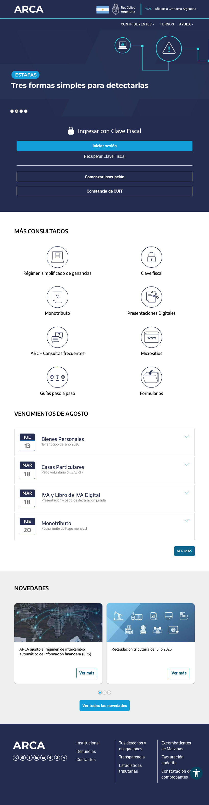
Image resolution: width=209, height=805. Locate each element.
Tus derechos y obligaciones (132, 746)
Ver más (184, 551)
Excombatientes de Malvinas (176, 746)
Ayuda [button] (185, 24)
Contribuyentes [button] (136, 24)
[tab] (104, 442)
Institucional (88, 743)
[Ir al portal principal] (29, 9)
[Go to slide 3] (109, 692)
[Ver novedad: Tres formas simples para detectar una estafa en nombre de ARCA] (104, 73)
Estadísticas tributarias (130, 768)
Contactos (86, 759)
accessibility (196, 773)
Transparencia (132, 757)
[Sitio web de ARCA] (29, 745)
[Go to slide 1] (99, 692)
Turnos (167, 24)
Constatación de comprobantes (176, 774)
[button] (104, 442)
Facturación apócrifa (172, 760)
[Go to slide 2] (104, 692)
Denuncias (86, 751)
